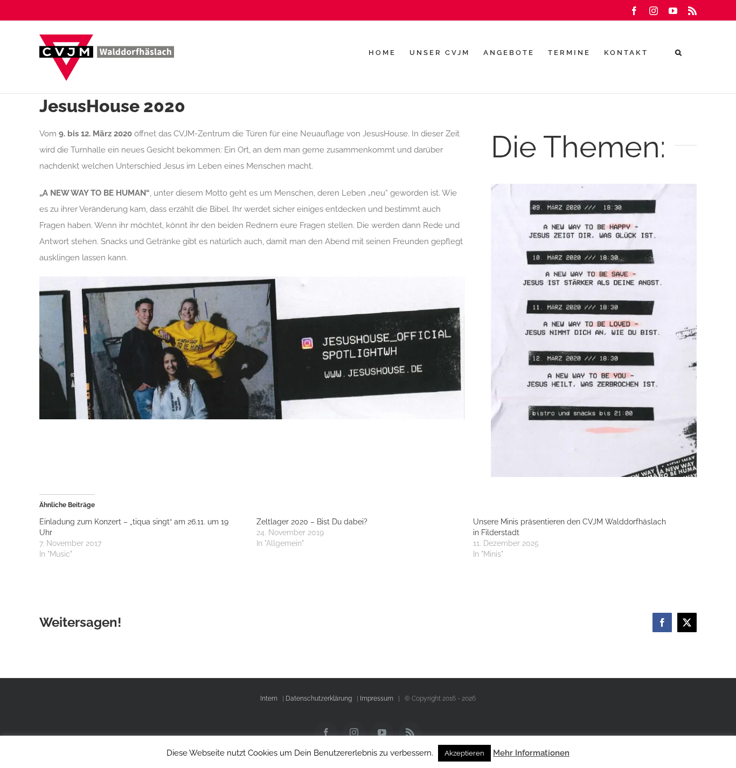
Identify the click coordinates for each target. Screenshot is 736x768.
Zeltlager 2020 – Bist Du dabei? (311, 521)
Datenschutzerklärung (319, 698)
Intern (268, 698)
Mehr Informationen (531, 753)
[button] (679, 52)
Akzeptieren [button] (464, 753)
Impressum (376, 698)
